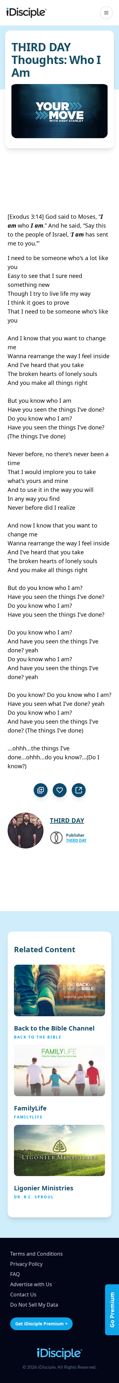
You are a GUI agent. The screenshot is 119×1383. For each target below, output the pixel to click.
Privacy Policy (26, 1263)
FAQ (15, 1274)
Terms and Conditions (36, 1253)
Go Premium (112, 1310)
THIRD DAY (76, 840)
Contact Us (23, 1294)
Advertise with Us (31, 1284)
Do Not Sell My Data (34, 1304)
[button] (106, 12)
